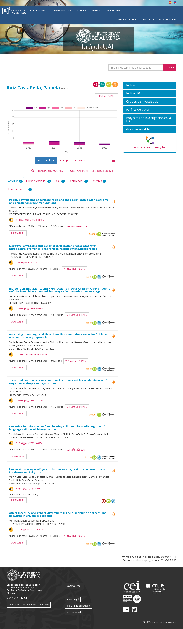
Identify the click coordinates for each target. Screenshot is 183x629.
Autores (97, 10)
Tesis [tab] (59, 181)
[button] (149, 85)
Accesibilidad (74, 612)
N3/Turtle (109, 84)
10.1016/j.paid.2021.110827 (28, 529)
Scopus (93, 234)
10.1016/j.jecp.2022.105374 (28, 443)
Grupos (81, 10)
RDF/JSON (115, 84)
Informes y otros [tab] (19, 189)
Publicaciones (38, 10)
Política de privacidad (78, 605)
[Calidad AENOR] (132, 598)
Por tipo (64, 160)
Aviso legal (73, 599)
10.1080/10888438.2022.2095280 (31, 354)
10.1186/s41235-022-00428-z (29, 220)
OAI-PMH (99, 277)
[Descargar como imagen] (113, 161)
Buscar (169, 67)
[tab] (149, 85)
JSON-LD (102, 84)
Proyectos (113, 10)
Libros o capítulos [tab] (38, 181)
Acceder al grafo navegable (150, 147)
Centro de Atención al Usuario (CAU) (29, 604)
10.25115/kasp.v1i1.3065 (27, 489)
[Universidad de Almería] (23, 574)
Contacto (148, 19)
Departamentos (62, 10)
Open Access (113, 247)
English (175, 2)
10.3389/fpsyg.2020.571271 (28, 400)
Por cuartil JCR (46, 160)
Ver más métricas (76, 226)
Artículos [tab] (14, 181)
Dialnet (104, 501)
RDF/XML (96, 84)
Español (170, 2)
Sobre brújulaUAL (125, 19)
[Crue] (156, 587)
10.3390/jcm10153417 (25, 262)
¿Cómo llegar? (74, 585)
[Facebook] (126, 609)
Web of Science (108, 234)
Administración (168, 19)
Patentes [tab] (98, 181)
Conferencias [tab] (77, 181)
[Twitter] (134, 609)
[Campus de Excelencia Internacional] (132, 587)
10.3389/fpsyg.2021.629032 (28, 308)
